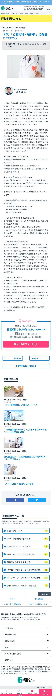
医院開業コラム (8, 13)
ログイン (13, 599)
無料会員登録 (39, 599)
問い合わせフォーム (24, 343)
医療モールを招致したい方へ (39, 604)
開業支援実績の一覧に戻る (26, 366)
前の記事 (17, 358)
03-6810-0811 (35, 9)
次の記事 (34, 358)
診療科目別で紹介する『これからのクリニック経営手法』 (26, 45)
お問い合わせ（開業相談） (13, 604)
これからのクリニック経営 (15, 27)
